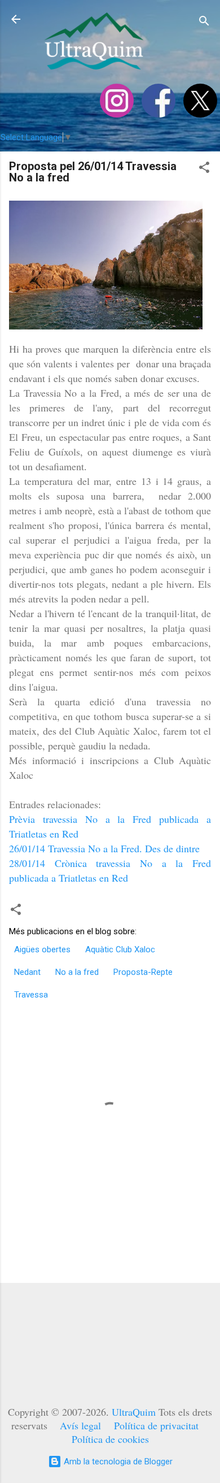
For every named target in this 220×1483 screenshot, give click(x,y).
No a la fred (77, 972)
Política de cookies (110, 1439)
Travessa (31, 995)
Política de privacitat (156, 1425)
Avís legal (80, 1425)
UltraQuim (134, 1412)
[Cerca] (204, 23)
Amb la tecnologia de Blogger (117, 1461)
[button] (204, 169)
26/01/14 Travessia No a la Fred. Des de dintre (104, 848)
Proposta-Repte (143, 972)
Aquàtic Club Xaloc (120, 949)
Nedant (27, 972)
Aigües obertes (42, 949)
